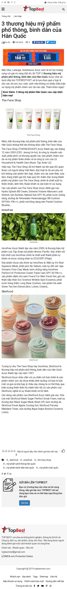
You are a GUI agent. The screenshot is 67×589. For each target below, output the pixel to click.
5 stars (14, 450)
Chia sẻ (39, 42)
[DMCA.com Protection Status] (17, 556)
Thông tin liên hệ (24, 586)
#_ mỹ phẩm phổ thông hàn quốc (19, 464)
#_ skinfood (12, 460)
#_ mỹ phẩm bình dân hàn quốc (18, 467)
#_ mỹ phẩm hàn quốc (47, 467)
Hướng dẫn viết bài (55, 581)
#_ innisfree (26, 460)
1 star (3, 450)
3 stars (8, 450)
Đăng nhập (52, 2)
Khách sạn (15, 576)
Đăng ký (61, 2)
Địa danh (26, 576)
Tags (35, 576)
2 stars (5, 450)
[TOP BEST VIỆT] (33, 8)
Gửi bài (24, 503)
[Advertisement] (33, 430)
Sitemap (44, 576)
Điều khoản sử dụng (12, 581)
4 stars (11, 450)
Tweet (52, 42)
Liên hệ (53, 576)
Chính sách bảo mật (34, 581)
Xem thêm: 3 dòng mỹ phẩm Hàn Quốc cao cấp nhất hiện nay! (32, 94)
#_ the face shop (42, 460)
